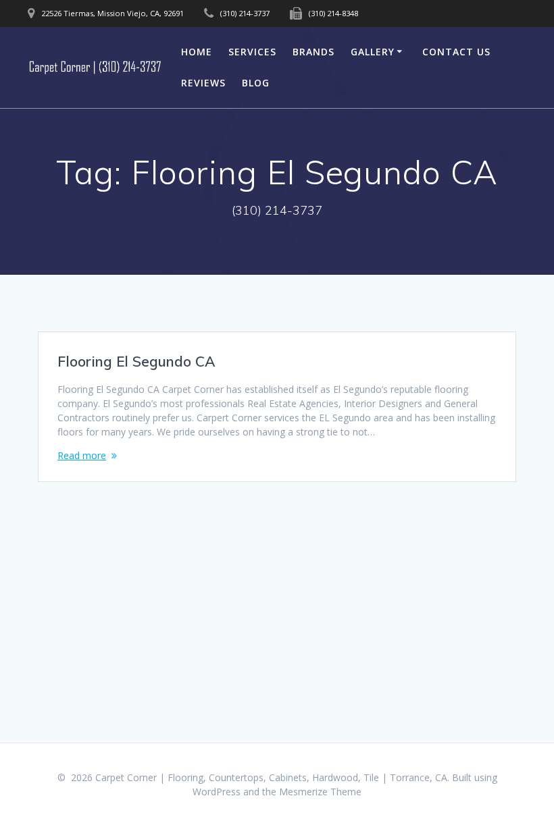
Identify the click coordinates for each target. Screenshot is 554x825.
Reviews (203, 82)
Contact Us (456, 51)
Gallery (373, 51)
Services (252, 51)
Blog (256, 82)
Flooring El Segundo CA (136, 361)
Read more (81, 455)
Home (196, 51)
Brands (313, 51)
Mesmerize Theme (320, 791)
